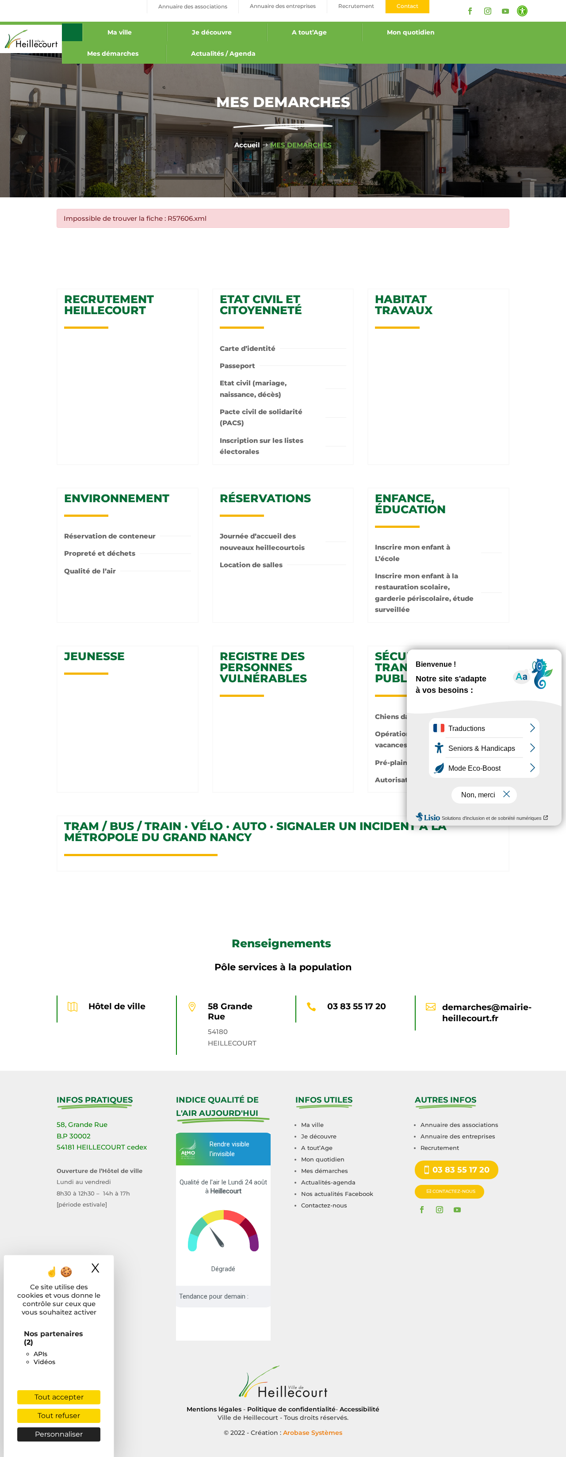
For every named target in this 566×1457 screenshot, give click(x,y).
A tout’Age (309, 32)
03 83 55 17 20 (356, 1006)
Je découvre (212, 32)
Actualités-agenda (328, 1182)
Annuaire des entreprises (458, 1136)
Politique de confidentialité (291, 1409)
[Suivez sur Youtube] (505, 11)
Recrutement (440, 1147)
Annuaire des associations (459, 1124)
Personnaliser (59, 1434)
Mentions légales (214, 1409)
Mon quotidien (411, 32)
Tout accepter (59, 1397)
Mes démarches (112, 54)
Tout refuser (59, 1415)
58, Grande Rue (82, 1124)
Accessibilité (359, 1409)
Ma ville (119, 32)
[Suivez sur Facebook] (470, 11)
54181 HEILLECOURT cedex (102, 1147)
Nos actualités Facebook (337, 1193)
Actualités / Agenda (223, 54)
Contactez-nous (324, 1205)
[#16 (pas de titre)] (72, 32)
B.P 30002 (74, 1136)
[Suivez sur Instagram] (488, 11)
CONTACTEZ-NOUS (453, 1191)
